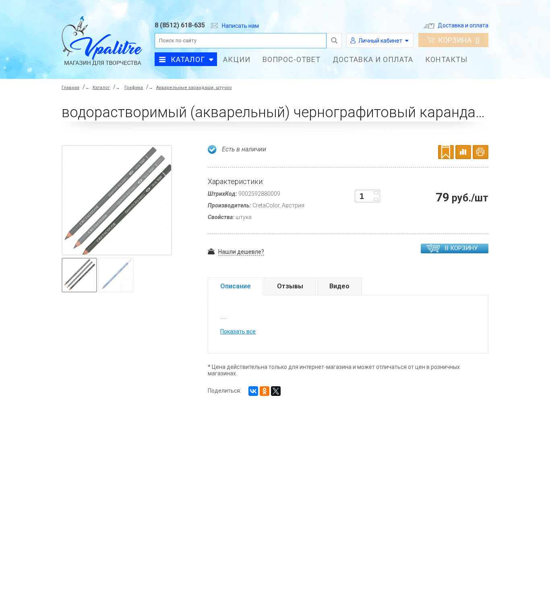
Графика (133, 87)
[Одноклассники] (264, 391)
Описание (235, 286)
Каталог (188, 59)
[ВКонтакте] (253, 391)
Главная (70, 87)
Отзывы (290, 286)
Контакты (446, 59)
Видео (339, 286)
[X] (276, 391)
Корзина (459, 40)
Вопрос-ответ (291, 59)
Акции (236, 59)
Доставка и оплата (463, 25)
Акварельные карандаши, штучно (194, 87)
